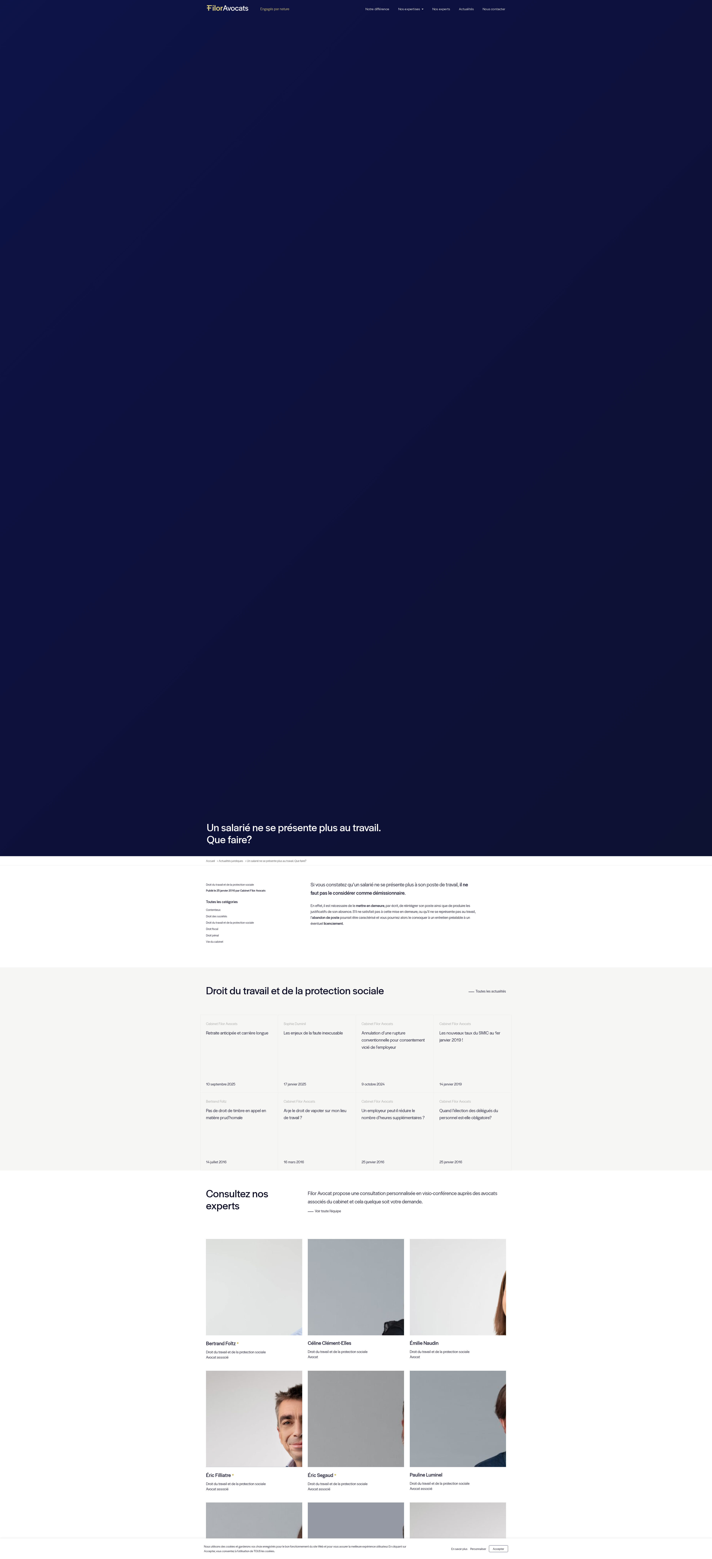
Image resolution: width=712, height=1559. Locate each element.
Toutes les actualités (491, 992)
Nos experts (441, 8)
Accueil (210, 862)
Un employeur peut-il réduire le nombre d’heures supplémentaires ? (393, 1115)
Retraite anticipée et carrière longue (237, 1034)
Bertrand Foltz (222, 1344)
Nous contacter (494, 8)
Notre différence (377, 8)
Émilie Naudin (424, 1344)
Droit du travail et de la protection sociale (230, 886)
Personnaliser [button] (478, 1549)
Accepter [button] (498, 1549)
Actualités (466, 8)
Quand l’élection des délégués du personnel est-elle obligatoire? (468, 1115)
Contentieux (213, 911)
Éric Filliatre (220, 1476)
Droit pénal (212, 936)
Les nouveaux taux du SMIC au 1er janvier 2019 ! (469, 1037)
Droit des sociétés (216, 917)
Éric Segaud (322, 1476)
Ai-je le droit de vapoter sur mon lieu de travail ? (315, 1115)
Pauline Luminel (426, 1476)
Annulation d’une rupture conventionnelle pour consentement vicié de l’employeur (393, 1041)
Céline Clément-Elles (329, 1344)
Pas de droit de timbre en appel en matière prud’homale (236, 1115)
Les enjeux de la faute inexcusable (313, 1034)
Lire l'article (264, 1085)
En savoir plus (459, 1549)
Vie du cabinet (214, 943)
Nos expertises (409, 8)
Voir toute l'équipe (328, 1212)
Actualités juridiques (231, 862)
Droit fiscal (212, 930)
